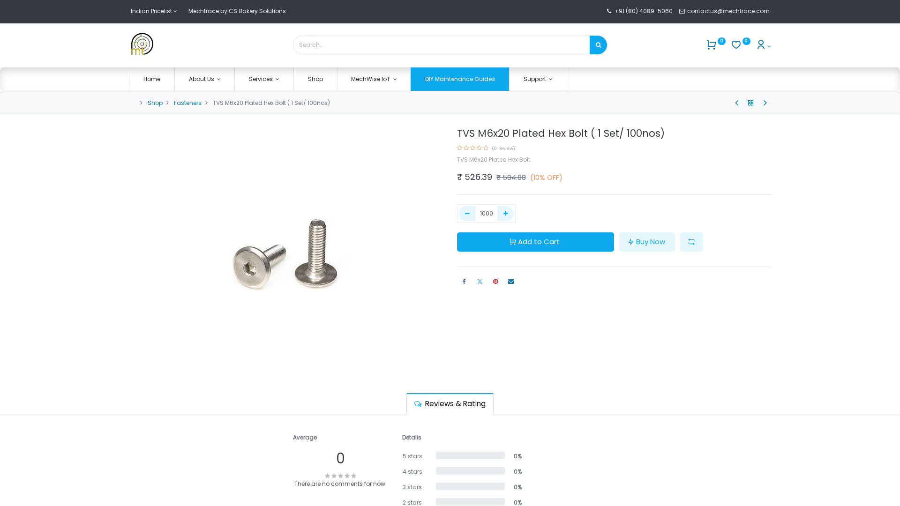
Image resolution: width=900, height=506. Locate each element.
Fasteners (188, 103)
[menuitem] (151, 79)
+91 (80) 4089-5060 (644, 11)
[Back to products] (751, 103)
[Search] (598, 45)
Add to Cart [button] (539, 241)
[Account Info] (763, 46)
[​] (736, 103)
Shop (155, 103)
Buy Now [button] (650, 241)
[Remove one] (467, 214)
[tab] (450, 404)
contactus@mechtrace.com (729, 11)
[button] (691, 242)
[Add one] (506, 214)
